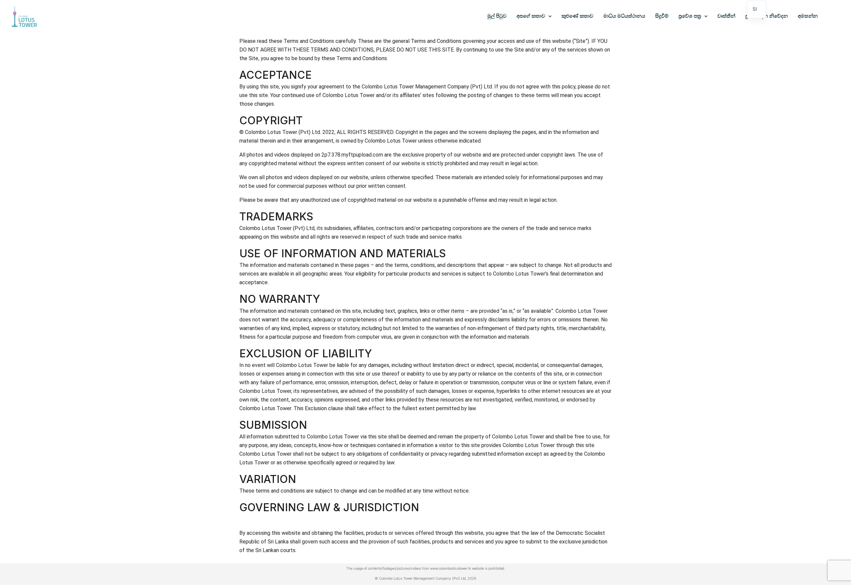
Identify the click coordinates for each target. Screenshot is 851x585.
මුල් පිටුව (497, 16)
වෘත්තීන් (726, 16)
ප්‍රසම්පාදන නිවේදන (766, 16)
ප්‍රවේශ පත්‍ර (689, 16)
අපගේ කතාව (531, 16)
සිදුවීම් (662, 16)
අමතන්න (808, 16)
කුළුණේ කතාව (577, 16)
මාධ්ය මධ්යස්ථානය (624, 16)
